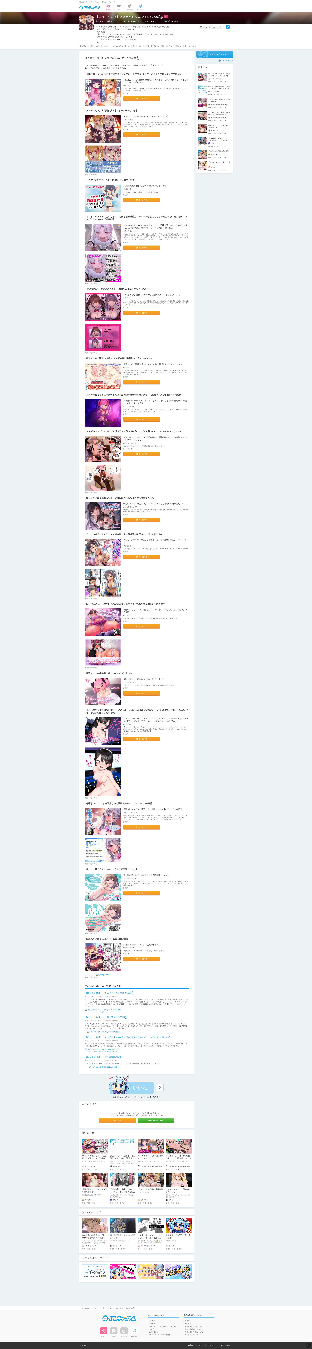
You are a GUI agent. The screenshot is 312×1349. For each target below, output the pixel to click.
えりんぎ (96, 46)
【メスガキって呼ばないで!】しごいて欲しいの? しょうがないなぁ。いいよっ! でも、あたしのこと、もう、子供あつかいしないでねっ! (155, 719)
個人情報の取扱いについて (194, 1329)
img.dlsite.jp (93, 174)
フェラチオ (191, 46)
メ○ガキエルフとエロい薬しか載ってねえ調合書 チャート (179, 1156)
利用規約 (152, 1323)
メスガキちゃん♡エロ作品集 (113, 46)
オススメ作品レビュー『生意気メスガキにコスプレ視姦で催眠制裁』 (94, 1158)
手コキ (171, 46)
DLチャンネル (89, 7)
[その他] (231, 27)
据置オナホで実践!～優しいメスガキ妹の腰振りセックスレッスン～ (152, 364)
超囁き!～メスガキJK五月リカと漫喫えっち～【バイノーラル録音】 (153, 809)
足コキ (180, 46)
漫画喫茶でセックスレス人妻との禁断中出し (94, 1190)
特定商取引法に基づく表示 (194, 1326)
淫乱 (147, 46)
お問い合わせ (153, 1332)
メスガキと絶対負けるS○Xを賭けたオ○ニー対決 (144, 186)
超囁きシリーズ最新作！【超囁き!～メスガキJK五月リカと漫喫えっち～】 (122, 1158)
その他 (176, 21)
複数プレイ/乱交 (159, 46)
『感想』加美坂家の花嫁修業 (150, 1189)
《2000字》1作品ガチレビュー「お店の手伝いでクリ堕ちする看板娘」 (122, 1192)
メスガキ (138, 46)
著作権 (187, 1321)
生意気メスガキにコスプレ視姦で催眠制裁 (141, 944)
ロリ (129, 46)
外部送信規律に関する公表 (194, 1332)
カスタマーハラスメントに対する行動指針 (163, 1326)
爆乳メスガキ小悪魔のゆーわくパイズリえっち (143, 679)
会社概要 (152, 1321)
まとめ (96, 1308)
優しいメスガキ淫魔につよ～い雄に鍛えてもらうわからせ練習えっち (153, 503)
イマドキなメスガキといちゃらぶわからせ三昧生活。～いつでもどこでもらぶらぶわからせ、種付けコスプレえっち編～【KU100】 (155, 226)
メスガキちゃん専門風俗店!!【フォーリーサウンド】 (146, 116)
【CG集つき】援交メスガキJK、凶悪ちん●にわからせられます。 (152, 294)
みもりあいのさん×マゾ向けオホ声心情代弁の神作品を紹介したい (94, 1237)
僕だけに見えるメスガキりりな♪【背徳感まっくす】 (146, 875)
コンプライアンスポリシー (194, 1335)
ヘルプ (151, 1329)
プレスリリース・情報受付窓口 (159, 1335)
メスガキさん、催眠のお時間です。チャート (150, 1156)
